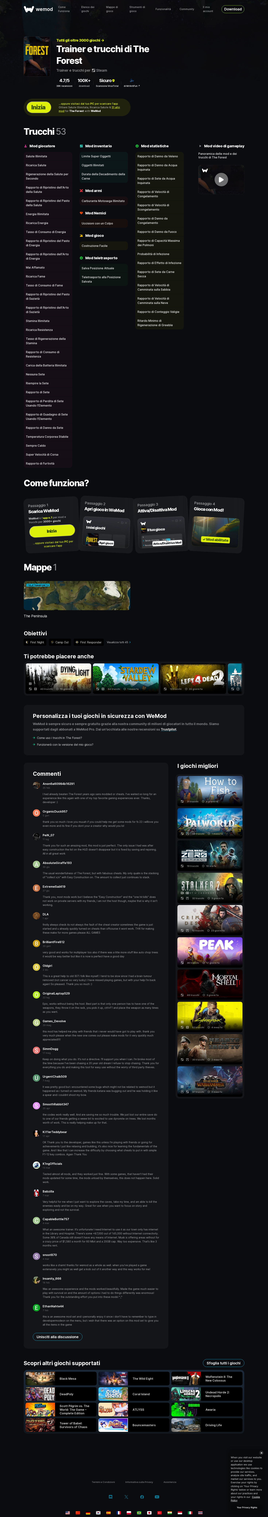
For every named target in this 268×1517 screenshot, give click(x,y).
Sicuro (105, 80)
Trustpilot (168, 729)
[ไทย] (200, 1512)
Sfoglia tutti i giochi (223, 1363)
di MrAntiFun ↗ (132, 86)
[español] (108, 1512)
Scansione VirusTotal (107, 86)
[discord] (110, 1497)
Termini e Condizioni (103, 1482)
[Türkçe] (159, 1512)
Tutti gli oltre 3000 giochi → (80, 40)
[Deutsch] (88, 1512)
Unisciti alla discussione (58, 1337)
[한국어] (98, 1512)
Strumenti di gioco (137, 9)
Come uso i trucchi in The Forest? (59, 738)
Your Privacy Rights (247, 1507)
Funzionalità (163, 9)
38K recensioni (64, 86)
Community (187, 9)
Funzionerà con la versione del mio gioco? (65, 744)
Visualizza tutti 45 (117, 642)
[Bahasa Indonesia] (180, 1512)
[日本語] (149, 1512)
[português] (139, 1512)
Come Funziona (63, 9)
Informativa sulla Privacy (139, 1482)
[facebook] (142, 1497)
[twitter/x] (126, 1497)
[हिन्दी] (170, 1512)
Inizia (38, 107)
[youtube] (157, 1497)
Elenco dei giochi (87, 9)
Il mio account (208, 9)
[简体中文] (78, 1512)
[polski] (129, 1512)
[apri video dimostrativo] (221, 179)
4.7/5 (64, 80)
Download (233, 9)
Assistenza (170, 1482)
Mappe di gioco (112, 9)
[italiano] (190, 1512)
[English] (67, 1512)
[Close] (261, 1453)
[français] (118, 1512)
